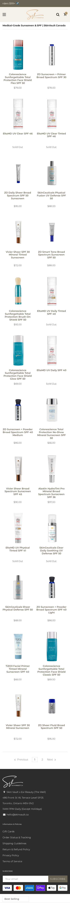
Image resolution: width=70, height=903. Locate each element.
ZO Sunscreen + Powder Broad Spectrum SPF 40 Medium (18, 432)
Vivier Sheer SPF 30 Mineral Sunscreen (18, 727)
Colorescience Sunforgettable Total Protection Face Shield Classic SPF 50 (51, 670)
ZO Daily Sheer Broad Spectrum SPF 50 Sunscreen (17, 195)
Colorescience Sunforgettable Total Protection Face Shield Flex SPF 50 (18, 78)
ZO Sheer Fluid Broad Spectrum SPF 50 (51, 727)
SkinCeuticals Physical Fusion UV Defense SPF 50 (51, 195)
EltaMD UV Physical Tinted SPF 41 (18, 549)
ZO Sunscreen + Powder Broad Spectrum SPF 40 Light (51, 609)
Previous (22, 759)
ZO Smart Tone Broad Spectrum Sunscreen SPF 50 (51, 254)
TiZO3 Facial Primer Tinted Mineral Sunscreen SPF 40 (18, 668)
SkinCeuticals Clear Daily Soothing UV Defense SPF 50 (51, 550)
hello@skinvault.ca (18, 814)
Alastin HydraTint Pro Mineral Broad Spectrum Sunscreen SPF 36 (51, 493)
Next (50, 759)
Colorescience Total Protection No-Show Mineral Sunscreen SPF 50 (51, 433)
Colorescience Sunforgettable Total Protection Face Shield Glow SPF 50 (18, 374)
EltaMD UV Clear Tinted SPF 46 (51, 135)
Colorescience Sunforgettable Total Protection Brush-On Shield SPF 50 (18, 315)
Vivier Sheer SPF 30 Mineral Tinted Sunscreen (18, 254)
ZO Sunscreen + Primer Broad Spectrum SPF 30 (51, 76)
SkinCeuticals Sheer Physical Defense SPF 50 (18, 608)
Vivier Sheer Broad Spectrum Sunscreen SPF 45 (18, 491)
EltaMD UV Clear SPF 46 (18, 133)
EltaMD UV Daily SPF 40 (51, 370)
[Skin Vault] (35, 14)
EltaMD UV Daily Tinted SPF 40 (51, 312)
